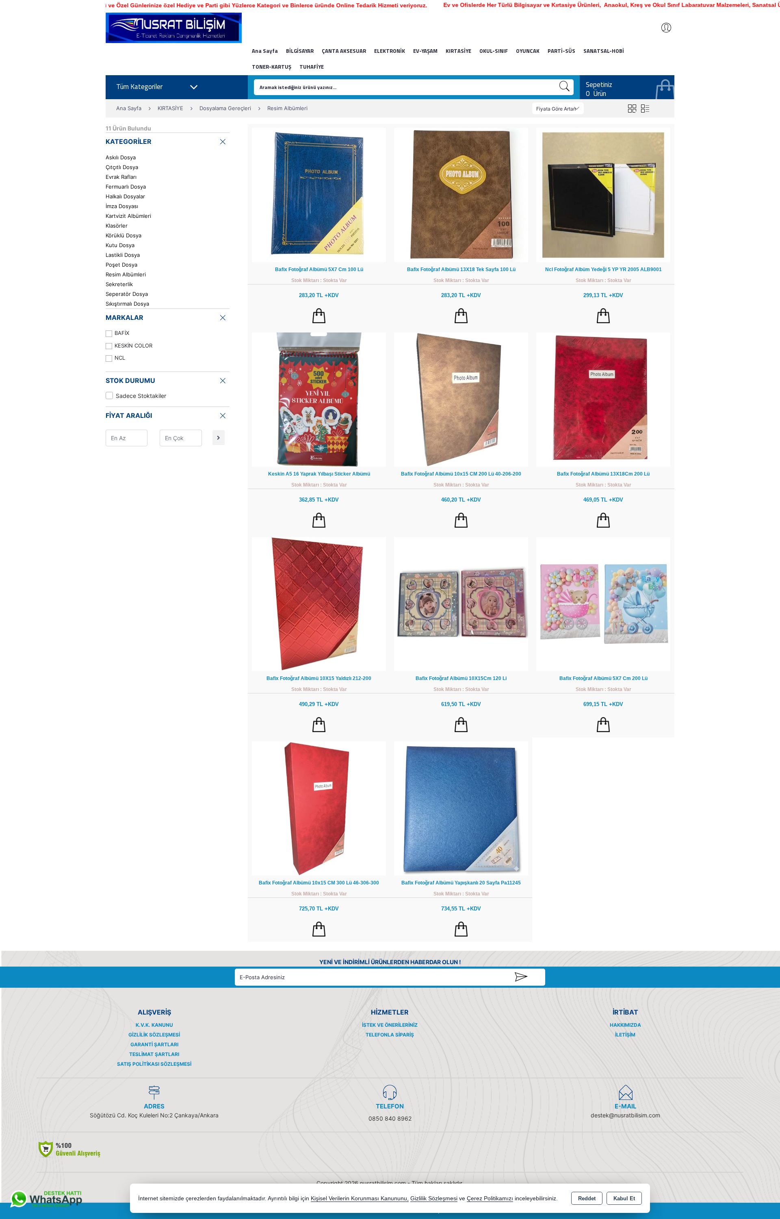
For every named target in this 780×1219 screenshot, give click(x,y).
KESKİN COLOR (133, 345)
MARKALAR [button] (124, 317)
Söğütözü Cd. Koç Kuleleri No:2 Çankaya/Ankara (154, 1115)
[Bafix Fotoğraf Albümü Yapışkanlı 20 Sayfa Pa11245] (461, 807)
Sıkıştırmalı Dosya (127, 303)
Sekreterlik (119, 284)
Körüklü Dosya (123, 235)
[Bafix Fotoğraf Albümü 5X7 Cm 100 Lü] (319, 194)
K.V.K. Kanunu (154, 1025)
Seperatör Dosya (127, 294)
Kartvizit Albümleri (128, 216)
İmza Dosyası (122, 206)
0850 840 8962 (390, 1118)
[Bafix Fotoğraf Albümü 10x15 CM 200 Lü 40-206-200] (461, 398)
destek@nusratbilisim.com (625, 1115)
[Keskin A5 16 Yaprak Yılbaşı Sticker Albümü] (319, 398)
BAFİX (122, 333)
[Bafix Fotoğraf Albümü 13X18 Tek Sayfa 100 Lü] (461, 194)
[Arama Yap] (565, 87)
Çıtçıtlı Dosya (122, 167)
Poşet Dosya (121, 264)
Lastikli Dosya (123, 255)
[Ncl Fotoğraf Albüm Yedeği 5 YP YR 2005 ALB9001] (603, 194)
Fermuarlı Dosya (126, 186)
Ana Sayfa (265, 51)
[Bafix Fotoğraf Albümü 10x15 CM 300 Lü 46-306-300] (319, 807)
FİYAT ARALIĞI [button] (129, 415)
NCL (120, 357)
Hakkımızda (625, 1025)
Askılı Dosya (121, 157)
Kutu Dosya (120, 245)
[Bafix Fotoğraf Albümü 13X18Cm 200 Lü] (603, 398)
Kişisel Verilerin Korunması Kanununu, (360, 1198)
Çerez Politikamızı (490, 1198)
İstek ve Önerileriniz (390, 1025)
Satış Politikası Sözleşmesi (154, 1064)
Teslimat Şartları (154, 1054)
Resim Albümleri (126, 274)
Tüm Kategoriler (139, 86)
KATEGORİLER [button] (129, 141)
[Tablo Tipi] (645, 108)
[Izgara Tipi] (632, 108)
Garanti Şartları (154, 1044)
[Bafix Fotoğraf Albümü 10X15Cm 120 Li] (461, 603)
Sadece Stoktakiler (141, 395)
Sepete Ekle (319, 315)
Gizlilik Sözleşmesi (154, 1035)
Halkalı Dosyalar (125, 196)
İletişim (625, 1035)
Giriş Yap (662, 28)
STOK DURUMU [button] (130, 380)
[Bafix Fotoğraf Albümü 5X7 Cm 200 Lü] (603, 603)
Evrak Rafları (121, 177)
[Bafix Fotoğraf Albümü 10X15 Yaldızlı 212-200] (319, 603)
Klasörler (117, 225)
